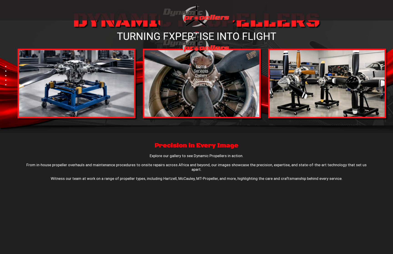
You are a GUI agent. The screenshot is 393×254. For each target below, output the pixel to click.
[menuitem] (201, 66)
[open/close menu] (196, 32)
